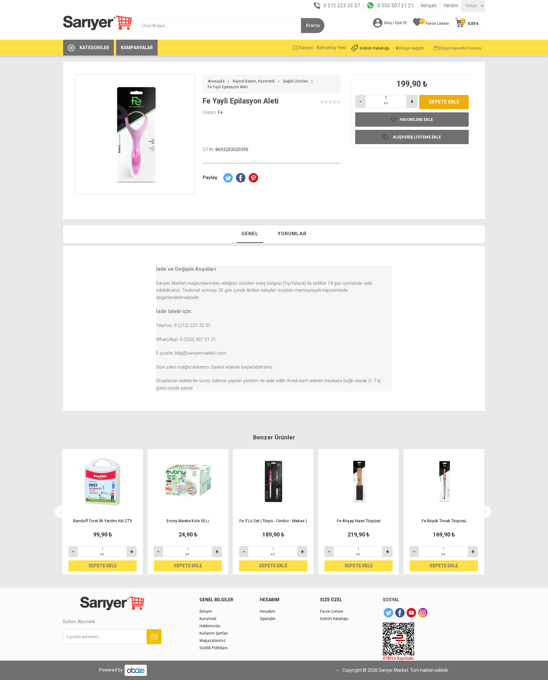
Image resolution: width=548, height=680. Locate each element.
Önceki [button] (61, 511)
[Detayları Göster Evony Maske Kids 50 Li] (187, 481)
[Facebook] (400, 612)
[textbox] (222, 25)
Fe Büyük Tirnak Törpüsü (444, 520)
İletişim (429, 6)
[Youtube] (411, 612)
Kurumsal (207, 619)
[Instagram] (422, 612)
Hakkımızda (209, 626)
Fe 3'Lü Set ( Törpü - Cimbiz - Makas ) (273, 520)
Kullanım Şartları (213, 633)
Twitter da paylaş (228, 178)
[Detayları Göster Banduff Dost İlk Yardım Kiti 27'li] (102, 481)
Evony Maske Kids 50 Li (187, 520)
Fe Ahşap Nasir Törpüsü (359, 520)
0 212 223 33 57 (341, 6)
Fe (220, 112)
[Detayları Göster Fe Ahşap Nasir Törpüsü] (358, 481)
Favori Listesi (331, 611)
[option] (102, 511)
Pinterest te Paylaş (253, 178)
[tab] (250, 234)
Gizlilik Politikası (213, 648)
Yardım (450, 6)
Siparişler (268, 619)
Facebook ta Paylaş (240, 178)
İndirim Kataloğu (374, 48)
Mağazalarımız (212, 640)
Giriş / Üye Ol (395, 23)
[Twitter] (388, 612)
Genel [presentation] (249, 234)
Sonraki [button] (485, 511)
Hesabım (267, 611)
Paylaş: (211, 177)
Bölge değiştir (411, 48)
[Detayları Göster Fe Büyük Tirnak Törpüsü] (443, 481)
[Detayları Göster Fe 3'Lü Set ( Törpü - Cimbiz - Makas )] (273, 481)
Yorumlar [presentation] (292, 234)
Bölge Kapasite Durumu (460, 48)
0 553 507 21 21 (395, 6)
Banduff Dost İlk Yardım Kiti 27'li (102, 520)
